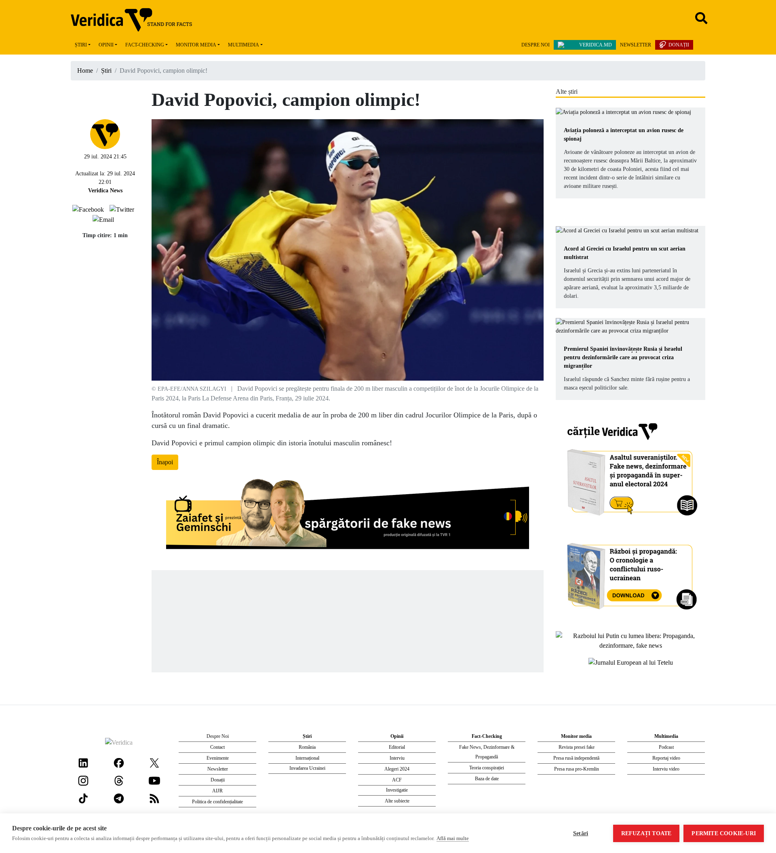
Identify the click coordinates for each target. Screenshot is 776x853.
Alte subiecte (397, 801)
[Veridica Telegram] (118, 797)
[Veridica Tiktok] (83, 797)
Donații (678, 45)
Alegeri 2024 (396, 769)
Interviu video (666, 769)
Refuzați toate (646, 833)
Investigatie (397, 790)
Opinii (106, 45)
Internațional (307, 758)
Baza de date (487, 778)
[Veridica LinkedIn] (83, 762)
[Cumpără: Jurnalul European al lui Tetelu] (630, 661)
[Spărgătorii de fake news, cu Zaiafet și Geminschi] (347, 516)
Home (85, 70)
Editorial (397, 747)
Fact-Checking (144, 45)
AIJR (217, 791)
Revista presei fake (577, 747)
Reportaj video (666, 758)
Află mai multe (452, 838)
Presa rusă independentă (576, 758)
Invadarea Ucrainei (307, 768)
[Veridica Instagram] (83, 780)
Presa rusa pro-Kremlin (576, 769)
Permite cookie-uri (724, 833)
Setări (580, 833)
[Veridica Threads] (118, 780)
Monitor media (196, 45)
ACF (397, 780)
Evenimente (218, 758)
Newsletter (635, 45)
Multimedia (243, 45)
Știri (81, 45)
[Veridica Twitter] (154, 762)
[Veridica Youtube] (154, 780)
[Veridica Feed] (154, 797)
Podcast (666, 747)
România (307, 747)
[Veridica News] (105, 133)
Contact (217, 747)
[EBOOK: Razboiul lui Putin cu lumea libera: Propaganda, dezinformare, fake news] (630, 640)
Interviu (397, 758)
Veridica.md (595, 45)
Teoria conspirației (486, 768)
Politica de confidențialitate (217, 802)
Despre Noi (535, 45)
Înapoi (165, 462)
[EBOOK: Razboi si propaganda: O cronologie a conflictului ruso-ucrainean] (631, 573)
